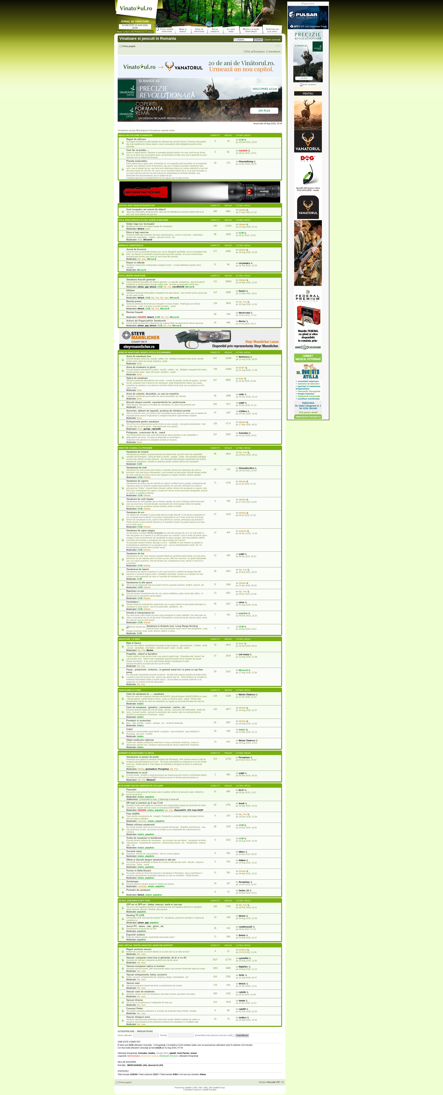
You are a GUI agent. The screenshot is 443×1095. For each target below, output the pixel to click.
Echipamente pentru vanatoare (142, 421)
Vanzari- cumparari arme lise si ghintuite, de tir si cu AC (156, 957)
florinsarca (244, 357)
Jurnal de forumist (136, 249)
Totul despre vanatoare (132, 276)
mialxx (140, 704)
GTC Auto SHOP (195, 810)
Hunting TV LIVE (135, 915)
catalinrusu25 (245, 927)
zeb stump (244, 654)
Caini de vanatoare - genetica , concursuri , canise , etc (155, 707)
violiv (241, 394)
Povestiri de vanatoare (138, 890)
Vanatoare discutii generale (140, 279)
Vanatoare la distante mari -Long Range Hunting (172, 626)
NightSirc (243, 967)
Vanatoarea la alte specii (139, 582)
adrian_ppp (143, 287)
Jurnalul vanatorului (131, 245)
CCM (241, 140)
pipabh (173, 1053)
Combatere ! (132, 602)
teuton (194, 1053)
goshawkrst (151, 769)
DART (242, 368)
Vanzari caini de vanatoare (140, 991)
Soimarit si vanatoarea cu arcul (136, 753)
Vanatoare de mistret (137, 452)
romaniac (142, 821)
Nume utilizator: (125, 1035)
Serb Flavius (183, 1053)
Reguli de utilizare (136, 139)
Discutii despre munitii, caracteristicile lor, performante (156, 402)
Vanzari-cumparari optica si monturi (145, 966)
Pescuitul (131, 789)
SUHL (242, 975)
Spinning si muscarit (169, 799)
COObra (243, 411)
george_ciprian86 (152, 429)
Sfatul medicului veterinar (140, 740)
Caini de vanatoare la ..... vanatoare (145, 694)
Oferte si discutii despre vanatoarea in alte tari (151, 859)
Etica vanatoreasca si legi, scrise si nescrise (143, 220)
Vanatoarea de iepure (137, 569)
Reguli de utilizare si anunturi (135, 135)
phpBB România (209, 1090)
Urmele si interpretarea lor (140, 612)
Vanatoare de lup (135, 553)
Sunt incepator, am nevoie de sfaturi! (146, 209)
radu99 (242, 1009)
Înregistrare (259, 51)
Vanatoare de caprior (137, 481)
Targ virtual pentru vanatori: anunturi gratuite (146, 945)
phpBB (188, 1088)
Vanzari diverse (134, 1000)
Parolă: (163, 1035)
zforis (241, 602)
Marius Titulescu (247, 694)
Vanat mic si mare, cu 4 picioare (135, 448)
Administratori (133, 1056)
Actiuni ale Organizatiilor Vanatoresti (146, 320)
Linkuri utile (128, 32)
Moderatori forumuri (168, 1056)
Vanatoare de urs (135, 512)
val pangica (244, 263)
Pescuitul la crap (149, 799)
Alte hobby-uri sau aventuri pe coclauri (141, 786)
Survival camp (134, 851)
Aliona (203, 1074)
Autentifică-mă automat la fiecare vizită (214, 1035)
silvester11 (153, 1065)
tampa (242, 1000)
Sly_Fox (167, 287)
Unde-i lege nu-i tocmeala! (140, 224)
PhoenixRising (246, 161)
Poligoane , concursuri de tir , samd (145, 432)
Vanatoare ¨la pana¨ (130, 639)
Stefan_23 (244, 890)
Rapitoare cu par (135, 591)
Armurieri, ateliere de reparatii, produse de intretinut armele (158, 410)
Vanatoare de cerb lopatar (140, 499)
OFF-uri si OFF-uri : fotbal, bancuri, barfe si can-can (154, 904)
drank (242, 803)
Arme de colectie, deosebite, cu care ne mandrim (152, 393)
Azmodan (243, 433)
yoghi (241, 403)
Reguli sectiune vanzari (138, 949)
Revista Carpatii (134, 312)
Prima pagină (128, 46)
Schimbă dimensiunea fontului (277, 45)
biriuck (141, 229)
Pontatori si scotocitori (138, 720)
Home (119, 32)
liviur (147, 229)
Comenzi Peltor (134, 1008)
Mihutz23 (151, 780)
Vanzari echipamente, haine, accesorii (146, 974)
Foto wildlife (133, 813)
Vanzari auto (133, 983)
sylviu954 (243, 958)
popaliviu (243, 613)
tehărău (242, 531)
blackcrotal (244, 313)
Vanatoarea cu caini (130, 690)
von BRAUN (178, 287)
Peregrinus (163, 769)
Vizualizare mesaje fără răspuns (133, 130)
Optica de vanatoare (137, 378)
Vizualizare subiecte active (162, 130)
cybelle (242, 992)
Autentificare (274, 51)
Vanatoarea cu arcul (136, 772)
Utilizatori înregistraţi (188, 1056)
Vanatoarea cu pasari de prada (142, 757)
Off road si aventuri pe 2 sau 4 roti (144, 803)
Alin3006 (243, 150)
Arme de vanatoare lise (138, 356)
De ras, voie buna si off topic (134, 901)
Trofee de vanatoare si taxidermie (144, 838)
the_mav (142, 259)
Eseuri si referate (135, 262)
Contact (149, 32)
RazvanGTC (180, 810)
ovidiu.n (242, 1017)
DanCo (242, 291)
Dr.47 (241, 790)
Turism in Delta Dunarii (138, 870)
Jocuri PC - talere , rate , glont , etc (145, 926)
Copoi (129, 729)
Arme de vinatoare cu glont (140, 367)
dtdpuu (242, 860)
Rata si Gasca (133, 643)
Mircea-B (151, 259)
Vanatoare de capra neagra (140, 530)
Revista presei (133, 301)
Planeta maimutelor (136, 161)
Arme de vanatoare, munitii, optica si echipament (145, 352)
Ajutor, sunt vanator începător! (137, 205)
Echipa (262, 1082)
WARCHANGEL (134, 1065)
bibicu (242, 852)
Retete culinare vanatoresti (140, 824)
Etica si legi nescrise (137, 232)
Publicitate (140, 32)
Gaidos (151, 1053)
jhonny (242, 935)
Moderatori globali (149, 1056)
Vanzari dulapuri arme (138, 1017)
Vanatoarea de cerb (136, 467)
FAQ (248, 51)
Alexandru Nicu (246, 468)
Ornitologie (132, 881)
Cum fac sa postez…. (137, 150)
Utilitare (130, 290)
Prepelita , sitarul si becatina (141, 654)
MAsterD (147, 239)
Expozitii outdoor (135, 934)
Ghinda (242, 210)
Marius (242, 321)
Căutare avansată (272, 40)
